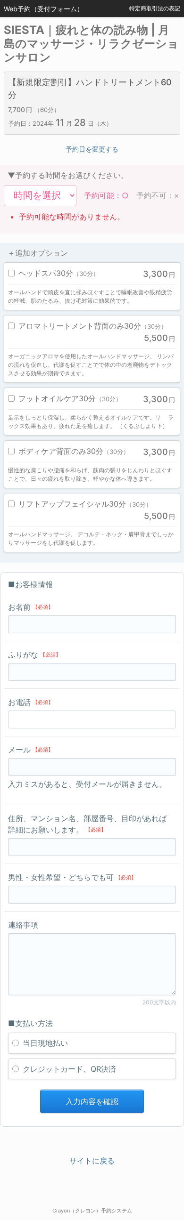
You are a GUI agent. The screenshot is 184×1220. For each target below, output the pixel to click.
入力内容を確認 (92, 1101)
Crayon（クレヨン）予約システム (92, 1210)
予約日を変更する (92, 149)
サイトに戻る (92, 1160)
